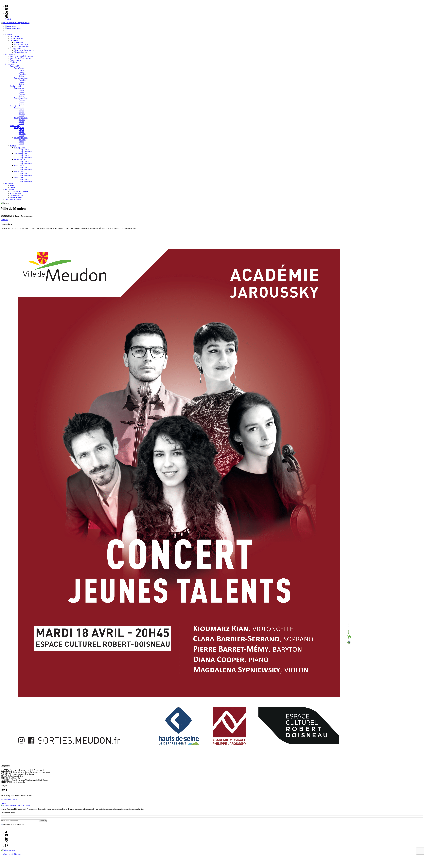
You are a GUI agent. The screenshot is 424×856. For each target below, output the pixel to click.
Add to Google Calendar (9, 799)
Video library (16, 28)
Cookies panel (16, 854)
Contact (8, 19)
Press (13, 26)
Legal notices (5, 854)
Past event (4, 220)
